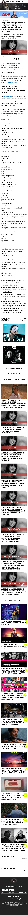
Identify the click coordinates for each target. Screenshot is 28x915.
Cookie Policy (10, 903)
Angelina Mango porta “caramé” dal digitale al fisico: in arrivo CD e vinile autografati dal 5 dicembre (14, 303)
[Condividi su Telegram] (16, 59)
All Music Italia (6, 56)
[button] (19, 59)
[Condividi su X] (14, 59)
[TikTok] (20, 899)
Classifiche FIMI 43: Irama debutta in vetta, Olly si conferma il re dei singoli (14, 297)
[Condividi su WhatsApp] (9, 59)
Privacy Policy (4, 903)
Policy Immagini (17, 903)
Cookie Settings (24, 903)
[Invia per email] (21, 59)
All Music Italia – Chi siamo (8, 902)
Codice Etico (21, 902)
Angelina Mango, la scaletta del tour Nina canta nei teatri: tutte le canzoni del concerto (14, 283)
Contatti (16, 902)
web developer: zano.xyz (14, 905)
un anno (8, 76)
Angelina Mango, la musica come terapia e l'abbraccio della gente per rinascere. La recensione (14, 310)
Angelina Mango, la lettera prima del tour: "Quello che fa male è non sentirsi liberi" (14, 290)
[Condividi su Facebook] (12, 59)
